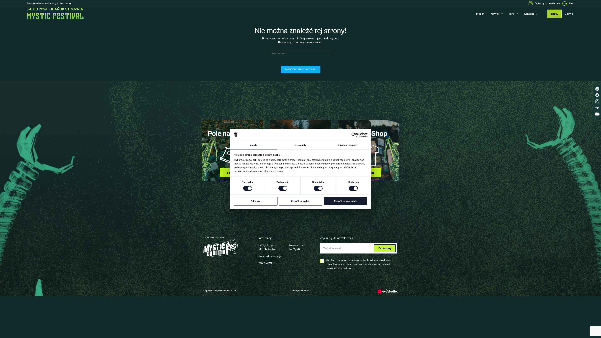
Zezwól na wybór (300, 201)
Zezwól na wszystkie (345, 201)
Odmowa (256, 201)
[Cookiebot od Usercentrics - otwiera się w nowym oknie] (353, 135)
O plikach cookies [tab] (347, 145)
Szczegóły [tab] (300, 145)
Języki (569, 13)
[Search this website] (300, 53)
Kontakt (272, 249)
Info (511, 13)
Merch (480, 13)
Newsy (495, 13)
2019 (269, 263)
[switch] (282, 188)
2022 (261, 263)
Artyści (271, 245)
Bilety (554, 14)
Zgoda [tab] (253, 145)
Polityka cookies (300, 290)
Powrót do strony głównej (300, 69)
